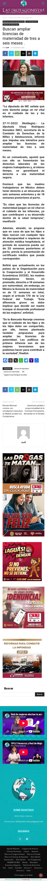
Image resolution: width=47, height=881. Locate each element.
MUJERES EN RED (13, 862)
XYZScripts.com (36, 879)
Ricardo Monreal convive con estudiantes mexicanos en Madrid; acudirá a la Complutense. (13, 411)
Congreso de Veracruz (30, 849)
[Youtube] (27, 839)
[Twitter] (11, 53)
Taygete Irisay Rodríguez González (15, 375)
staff (7, 48)
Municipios (34, 862)
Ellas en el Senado (33, 854)
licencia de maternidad (11, 372)
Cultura (26, 851)
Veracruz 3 (20, 870)
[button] (4, 3)
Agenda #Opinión (13, 849)
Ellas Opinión (20, 860)
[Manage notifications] (41, 875)
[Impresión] (29, 53)
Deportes (35, 851)
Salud (10, 868)
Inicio (4, 17)
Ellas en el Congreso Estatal (15, 854)
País (4, 868)
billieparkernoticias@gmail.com (29, 821)
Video (29, 870)
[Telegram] (35, 53)
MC (23, 372)
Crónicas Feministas (14, 851)
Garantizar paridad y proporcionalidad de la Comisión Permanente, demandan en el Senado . (34, 411)
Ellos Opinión (35, 857)
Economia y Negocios (13, 865)
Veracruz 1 (28, 868)
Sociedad (18, 868)
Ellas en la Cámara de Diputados (21, 17)
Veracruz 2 (38, 868)
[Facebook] (5, 53)
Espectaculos (9, 860)
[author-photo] (23, 439)
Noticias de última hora (10, 24)
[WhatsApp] (17, 53)
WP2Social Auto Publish (13, 879)
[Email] (23, 53)
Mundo (24, 862)
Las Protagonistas (31, 21)
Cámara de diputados (21, 368)
